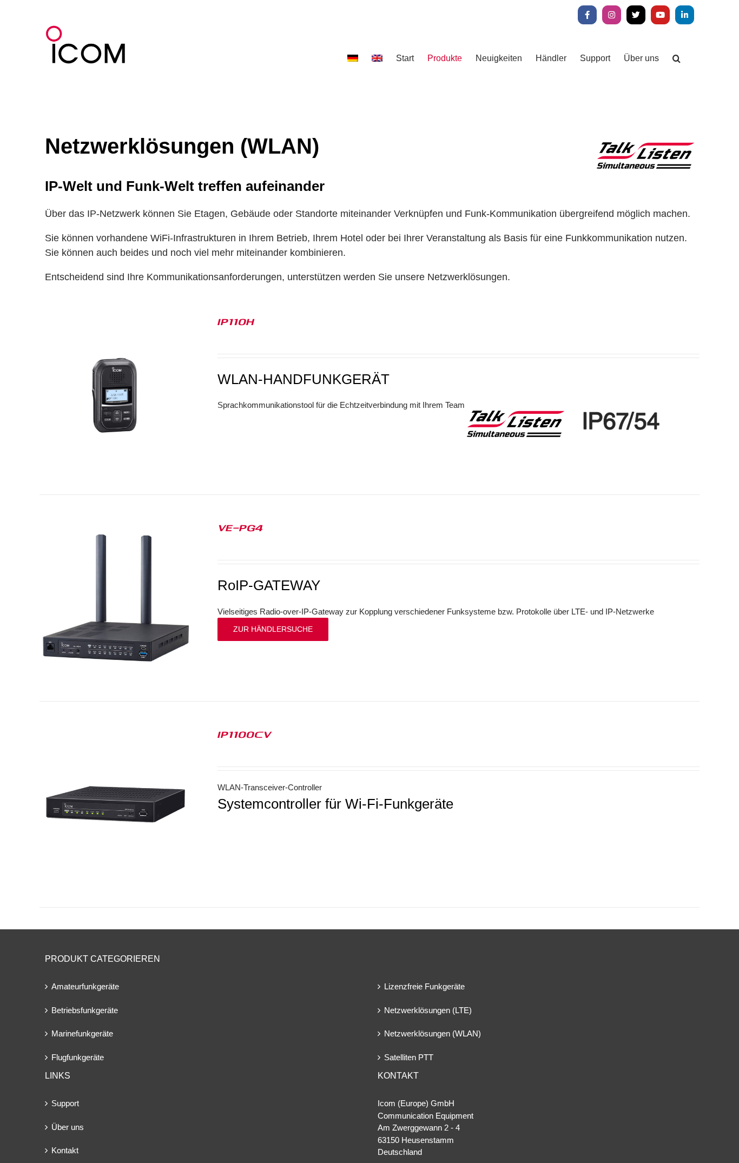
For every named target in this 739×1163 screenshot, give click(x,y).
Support (65, 1103)
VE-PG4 (240, 527)
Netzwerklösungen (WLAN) (432, 1033)
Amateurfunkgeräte (85, 986)
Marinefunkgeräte (82, 1033)
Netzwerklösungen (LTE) (428, 1010)
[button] (676, 58)
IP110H (235, 321)
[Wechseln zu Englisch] (377, 58)
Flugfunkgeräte (77, 1057)
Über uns (67, 1127)
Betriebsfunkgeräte (84, 1010)
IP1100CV (244, 734)
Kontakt (64, 1150)
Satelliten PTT (408, 1057)
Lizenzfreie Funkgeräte (424, 986)
